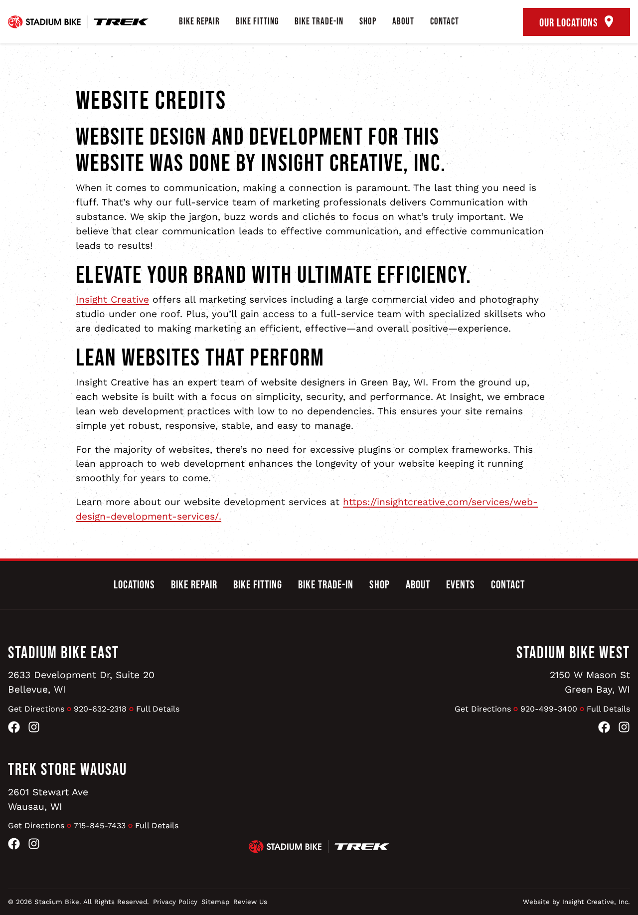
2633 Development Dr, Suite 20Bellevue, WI (81, 682)
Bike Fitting (257, 21)
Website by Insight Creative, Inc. (576, 902)
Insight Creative (112, 299)
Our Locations (570, 23)
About (403, 21)
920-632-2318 (100, 709)
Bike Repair (199, 21)
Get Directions (36, 709)
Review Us (250, 902)
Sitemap (215, 902)
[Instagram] (34, 729)
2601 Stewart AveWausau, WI (48, 799)
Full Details (157, 709)
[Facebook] (14, 729)
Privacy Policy (175, 902)
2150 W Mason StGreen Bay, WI (590, 682)
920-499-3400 (548, 709)
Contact (444, 21)
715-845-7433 (100, 825)
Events (460, 585)
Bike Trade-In (319, 21)
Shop (367, 21)
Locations (134, 585)
